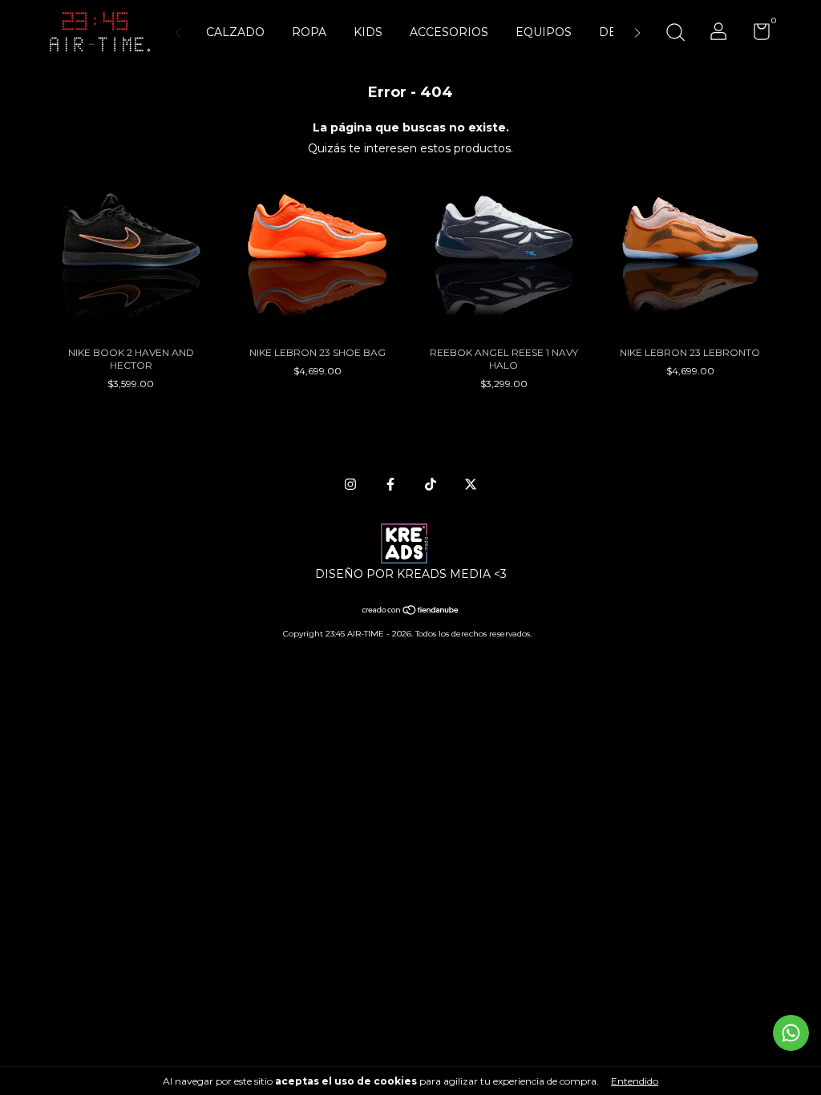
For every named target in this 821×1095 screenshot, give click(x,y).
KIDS (368, 32)
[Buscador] (675, 34)
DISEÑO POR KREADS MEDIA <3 (411, 574)
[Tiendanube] (411, 611)
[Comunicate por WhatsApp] (791, 1033)
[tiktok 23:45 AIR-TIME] (430, 484)
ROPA (309, 32)
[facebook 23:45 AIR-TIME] (390, 484)
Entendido (634, 1081)
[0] (755, 35)
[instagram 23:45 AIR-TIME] (350, 484)
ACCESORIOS (449, 32)
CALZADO (235, 32)
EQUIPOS (544, 32)
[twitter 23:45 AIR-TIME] (470, 484)
